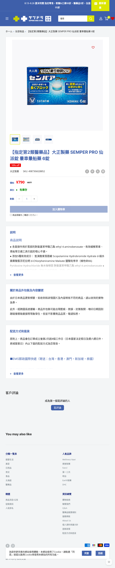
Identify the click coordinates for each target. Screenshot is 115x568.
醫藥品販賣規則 (69, 512)
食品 (8, 476)
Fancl (64, 467)
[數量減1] (19, 199)
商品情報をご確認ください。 (25, 215)
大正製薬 (14, 171)
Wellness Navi (69, 459)
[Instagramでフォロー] (13, 546)
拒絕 (100, 553)
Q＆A (64, 508)
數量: (12, 198)
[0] (106, 18)
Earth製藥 (66, 480)
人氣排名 (9, 508)
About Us (66, 520)
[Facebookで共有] (87, 171)
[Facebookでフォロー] (8, 546)
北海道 (9, 480)
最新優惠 (102, 5)
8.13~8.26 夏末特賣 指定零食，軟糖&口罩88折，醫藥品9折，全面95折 (57, 5)
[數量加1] (34, 199)
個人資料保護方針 (70, 524)
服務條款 (66, 516)
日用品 (9, 467)
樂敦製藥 (66, 463)
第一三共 (66, 472)
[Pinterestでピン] (92, 171)
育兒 (8, 472)
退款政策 (66, 528)
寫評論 (57, 407)
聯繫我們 (66, 504)
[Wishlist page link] (112, 18)
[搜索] (90, 18)
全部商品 (19, 31)
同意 (86, 553)
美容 (8, 463)
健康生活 (9, 459)
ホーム (9, 31)
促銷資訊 (9, 504)
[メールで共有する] (103, 171)
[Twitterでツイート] (98, 171)
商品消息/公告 (12, 499)
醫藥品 (9, 484)
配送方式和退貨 (69, 533)
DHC (64, 484)
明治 (64, 476)
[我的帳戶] (100, 18)
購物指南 (66, 499)
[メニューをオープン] (7, 18)
